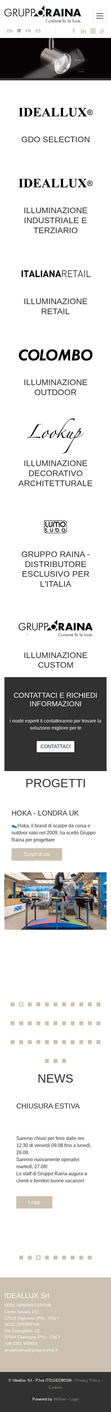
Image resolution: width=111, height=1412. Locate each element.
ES (38, 31)
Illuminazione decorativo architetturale (55, 473)
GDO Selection (55, 139)
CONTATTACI (55, 746)
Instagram (93, 31)
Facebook (74, 31)
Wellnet (60, 1399)
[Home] (42, 12)
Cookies (55, 1387)
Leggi (34, 1202)
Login (74, 1399)
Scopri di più (37, 854)
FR (28, 31)
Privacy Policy (87, 1380)
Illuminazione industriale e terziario (56, 220)
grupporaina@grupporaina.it (30, 1350)
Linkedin (83, 31)
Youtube (102, 31)
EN (9, 31)
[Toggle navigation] (99, 16)
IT (19, 31)
